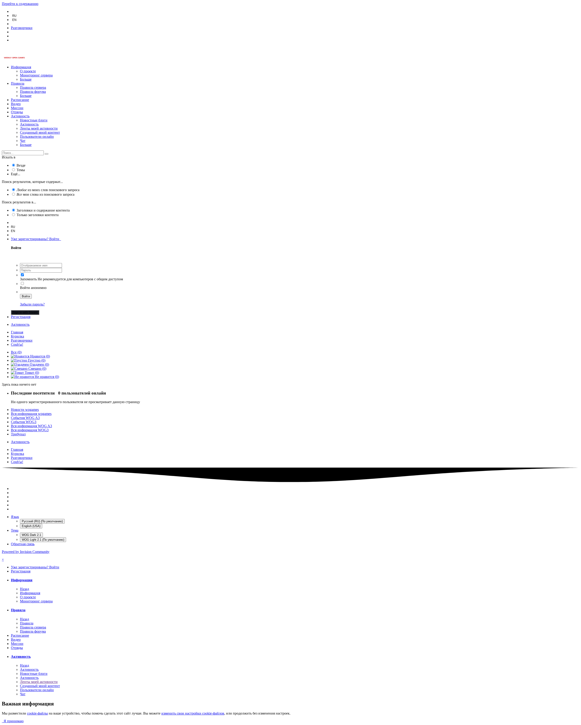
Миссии (17, 108)
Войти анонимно (33, 288)
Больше (26, 79)
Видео (16, 104)
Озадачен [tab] (39, 364)
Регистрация (20, 317)
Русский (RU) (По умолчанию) (42, 521)
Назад (24, 589)
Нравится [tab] (39, 356)
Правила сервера (33, 87)
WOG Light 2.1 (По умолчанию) (43, 539)
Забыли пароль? (32, 304)
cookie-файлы (37, 713)
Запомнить (28, 279)
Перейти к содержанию (20, 4)
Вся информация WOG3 (30, 430)
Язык (15, 517)
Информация (21, 67)
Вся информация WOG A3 (31, 426)
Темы (21, 170)
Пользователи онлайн (37, 136)
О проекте (28, 71)
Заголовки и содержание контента (43, 210)
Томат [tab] (31, 373)
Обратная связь (22, 544)
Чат (22, 141)
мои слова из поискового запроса (45, 194)
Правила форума (33, 92)
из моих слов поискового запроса (48, 190)
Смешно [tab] (36, 368)
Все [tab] (16, 352)
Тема (14, 530)
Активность (20, 116)
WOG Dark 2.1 (31, 535)
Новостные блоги (33, 120)
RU (14, 15)
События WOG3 (23, 422)
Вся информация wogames (31, 414)
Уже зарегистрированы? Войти (36, 239)
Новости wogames (25, 410)
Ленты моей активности (39, 128)
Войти (26, 296)
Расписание (20, 100)
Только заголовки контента (38, 215)
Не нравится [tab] (46, 377)
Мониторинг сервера (36, 75)
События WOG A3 (25, 418)
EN (14, 20)
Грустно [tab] (36, 360)
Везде (21, 165)
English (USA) (31, 526)
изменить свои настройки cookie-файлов (192, 713)
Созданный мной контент (40, 132)
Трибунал (18, 434)
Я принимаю (13, 721)
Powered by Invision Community (25, 552)
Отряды (17, 112)
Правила (17, 83)
